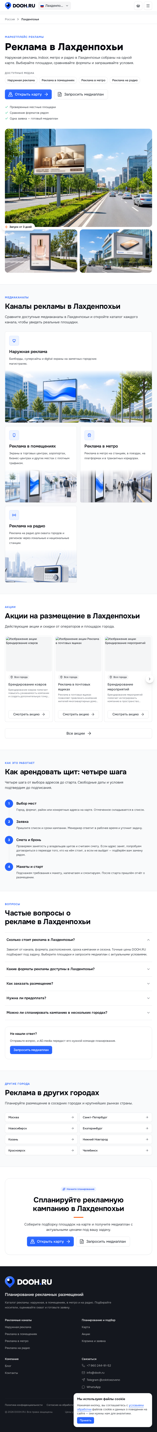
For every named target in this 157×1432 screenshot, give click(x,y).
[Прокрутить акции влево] (7, 679)
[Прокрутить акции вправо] (150, 679)
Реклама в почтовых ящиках (74, 686)
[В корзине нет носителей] (138, 6)
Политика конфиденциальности (24, 1405)
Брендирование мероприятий (120, 686)
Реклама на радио (27, 526)
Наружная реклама (28, 351)
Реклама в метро (101, 446)
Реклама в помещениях (32, 446)
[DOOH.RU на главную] (20, 5)
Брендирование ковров (27, 684)
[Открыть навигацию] (148, 6)
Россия (10, 19)
